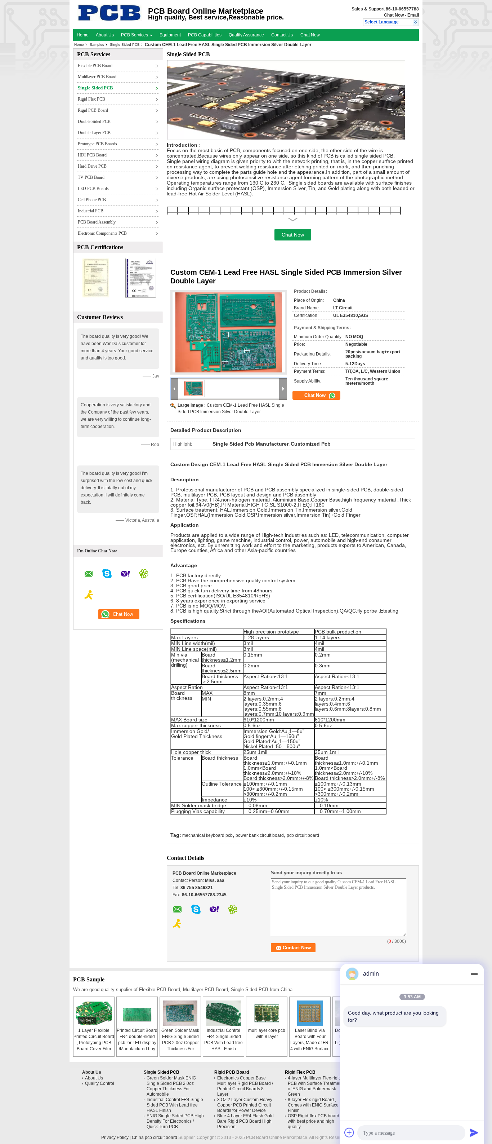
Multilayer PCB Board (97, 76)
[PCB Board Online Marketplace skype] (107, 574)
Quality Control (99, 1083)
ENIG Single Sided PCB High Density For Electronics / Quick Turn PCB (175, 1121)
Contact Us (282, 34)
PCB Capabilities (205, 34)
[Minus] (474, 973)
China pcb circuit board (154, 1137)
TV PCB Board (91, 177)
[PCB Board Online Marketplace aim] (89, 596)
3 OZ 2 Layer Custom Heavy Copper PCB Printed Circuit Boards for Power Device (244, 1105)
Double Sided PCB (94, 121)
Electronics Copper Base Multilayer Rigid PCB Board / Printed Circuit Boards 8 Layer (245, 1086)
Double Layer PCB (94, 132)
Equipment (170, 34)
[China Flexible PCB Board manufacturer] (109, 19)
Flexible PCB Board (95, 65)
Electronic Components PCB (102, 233)
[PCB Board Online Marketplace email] (88, 574)
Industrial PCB (90, 210)
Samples (97, 45)
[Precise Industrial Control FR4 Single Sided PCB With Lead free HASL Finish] (224, 1013)
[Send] (474, 1132)
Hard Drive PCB (92, 166)
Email (413, 15)
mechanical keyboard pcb (207, 835)
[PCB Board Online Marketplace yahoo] (125, 574)
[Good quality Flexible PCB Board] (96, 296)
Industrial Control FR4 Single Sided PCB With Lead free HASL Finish (175, 1105)
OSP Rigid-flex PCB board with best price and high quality (313, 1121)
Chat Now (394, 15)
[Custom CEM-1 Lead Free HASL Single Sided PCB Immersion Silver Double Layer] (229, 332)
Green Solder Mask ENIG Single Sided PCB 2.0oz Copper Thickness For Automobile (180, 1042)
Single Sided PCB (125, 45)
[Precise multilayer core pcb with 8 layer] (267, 1013)
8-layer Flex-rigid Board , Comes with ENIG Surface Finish (313, 1105)
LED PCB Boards (93, 188)
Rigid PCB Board (93, 110)
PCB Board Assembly (97, 222)
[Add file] (349, 1132)
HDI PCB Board (92, 155)
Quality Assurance (246, 34)
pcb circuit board (303, 835)
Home (83, 34)
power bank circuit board (260, 835)
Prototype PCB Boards (97, 143)
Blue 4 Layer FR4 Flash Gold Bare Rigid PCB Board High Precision (245, 1121)
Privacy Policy (115, 1137)
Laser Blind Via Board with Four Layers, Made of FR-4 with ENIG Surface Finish (310, 1042)
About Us (105, 34)
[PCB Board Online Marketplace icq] (143, 574)
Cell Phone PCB (92, 199)
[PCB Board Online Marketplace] (416, 22)
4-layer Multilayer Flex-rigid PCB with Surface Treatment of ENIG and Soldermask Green (315, 1086)
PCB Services (135, 34)
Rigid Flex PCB (91, 99)
